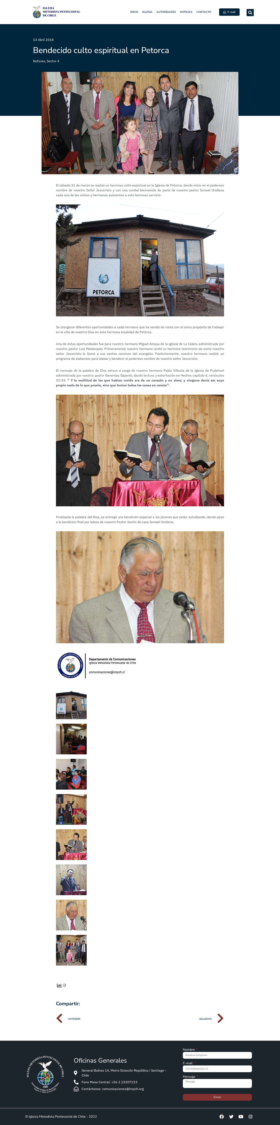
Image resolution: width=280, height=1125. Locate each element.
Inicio (134, 12)
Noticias (186, 12)
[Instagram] (250, 1116)
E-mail (188, 1063)
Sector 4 (53, 61)
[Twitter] (231, 1116)
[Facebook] (221, 1116)
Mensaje (189, 1077)
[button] (250, 12)
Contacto (203, 12)
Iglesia (147, 12)
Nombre (189, 1050)
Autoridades (166, 12)
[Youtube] (241, 1116)
